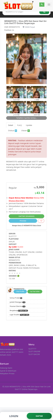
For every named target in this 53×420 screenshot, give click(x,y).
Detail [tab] (10, 125)
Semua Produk (16, 298)
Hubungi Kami (6, 368)
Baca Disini (37, 225)
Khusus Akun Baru (16, 200)
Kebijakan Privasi (7, 373)
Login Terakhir (19, 315)
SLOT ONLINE (34, 351)
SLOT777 (13, 236)
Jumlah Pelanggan (17, 302)
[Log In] (41, 4)
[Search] (44, 11)
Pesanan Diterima (17, 306)
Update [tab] (29, 125)
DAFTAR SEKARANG (26, 216)
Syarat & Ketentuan (8, 370)
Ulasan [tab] (25, 130)
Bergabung (18, 310)
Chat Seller (36, 291)
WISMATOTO (14, 27)
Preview (23, 221)
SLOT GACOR (34, 354)
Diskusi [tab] (12, 130)
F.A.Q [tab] (19, 125)
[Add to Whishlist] (41, 221)
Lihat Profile (20, 291)
